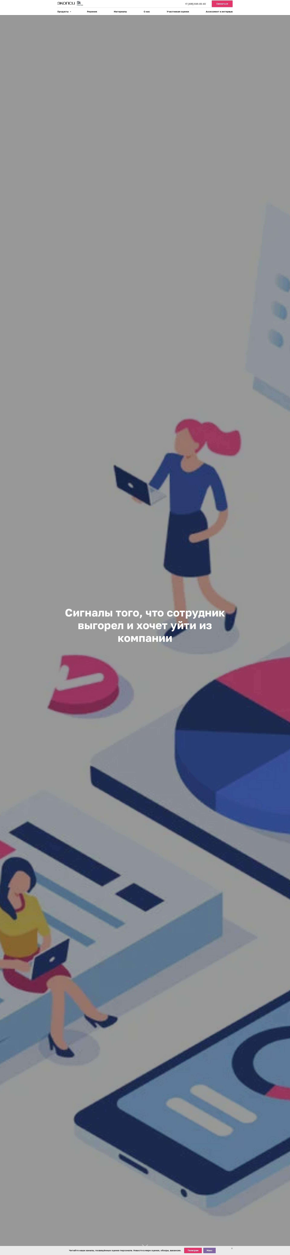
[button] (222, 3)
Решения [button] (92, 11)
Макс (209, 1250)
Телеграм (192, 1250)
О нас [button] (147, 11)
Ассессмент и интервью (219, 11)
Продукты (63, 11)
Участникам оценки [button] (178, 11)
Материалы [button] (120, 11)
